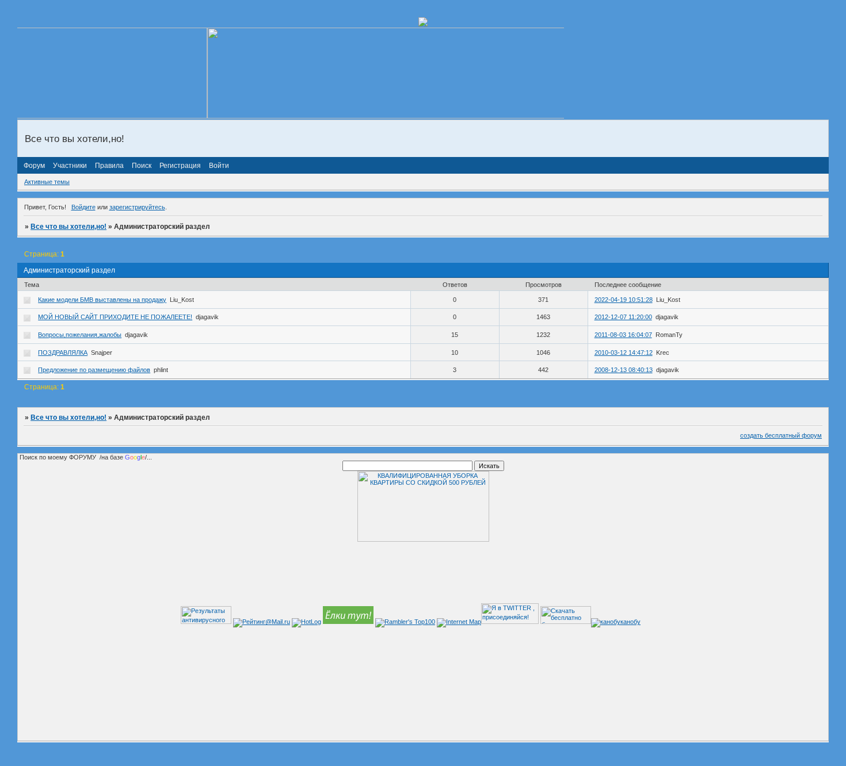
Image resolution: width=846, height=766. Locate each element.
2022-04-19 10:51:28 (624, 299)
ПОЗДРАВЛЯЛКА (62, 352)
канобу (630, 621)
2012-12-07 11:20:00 (623, 316)
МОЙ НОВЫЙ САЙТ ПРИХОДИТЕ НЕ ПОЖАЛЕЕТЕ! (115, 316)
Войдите (83, 207)
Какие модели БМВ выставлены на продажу (102, 299)
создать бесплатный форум (781, 435)
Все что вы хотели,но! (68, 227)
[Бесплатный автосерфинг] (348, 621)
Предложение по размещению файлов (94, 369)
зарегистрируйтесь (137, 207)
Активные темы (47, 181)
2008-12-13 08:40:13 (624, 369)
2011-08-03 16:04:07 (623, 334)
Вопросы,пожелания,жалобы (79, 334)
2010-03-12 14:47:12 (624, 352)
